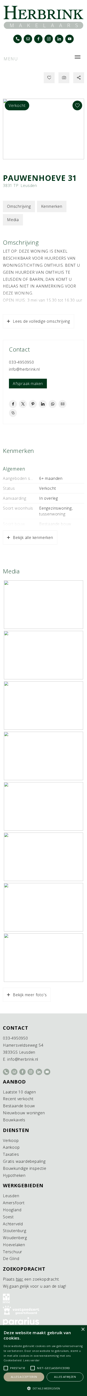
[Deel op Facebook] (13, 404)
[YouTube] (69, 39)
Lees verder (31, 1360)
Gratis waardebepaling (24, 1161)
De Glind (11, 1258)
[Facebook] (38, 39)
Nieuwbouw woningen (24, 1112)
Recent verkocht (18, 1098)
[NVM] (43, 1298)
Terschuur (12, 1251)
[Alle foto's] (63, 77)
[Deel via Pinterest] (33, 404)
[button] (43, 1388)
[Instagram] (48, 39)
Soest (8, 1216)
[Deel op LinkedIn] (43, 404)
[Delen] (78, 77)
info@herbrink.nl (24, 369)
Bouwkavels (14, 1120)
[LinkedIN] (59, 39)
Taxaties (11, 1154)
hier (19, 1279)
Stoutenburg (14, 1230)
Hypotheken (14, 1175)
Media (13, 219)
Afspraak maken (28, 383)
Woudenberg (15, 1237)
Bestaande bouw (19, 1105)
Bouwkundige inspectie (24, 1168)
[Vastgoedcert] (43, 1310)
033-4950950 (21, 362)
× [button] (83, 1329)
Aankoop (11, 1147)
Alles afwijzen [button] (65, 1377)
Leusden (11, 1195)
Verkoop (11, 1140)
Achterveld (13, 1224)
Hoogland (12, 1209)
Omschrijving (19, 206)
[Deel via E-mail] (62, 404)
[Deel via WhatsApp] (53, 404)
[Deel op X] (23, 404)
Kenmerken (51, 206)
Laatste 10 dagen (19, 1092)
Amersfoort (14, 1202)
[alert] (43, 1360)
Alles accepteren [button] (24, 1377)
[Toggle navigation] (77, 57)
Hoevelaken (14, 1244)
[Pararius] (43, 1322)
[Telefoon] (17, 39)
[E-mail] (28, 39)
